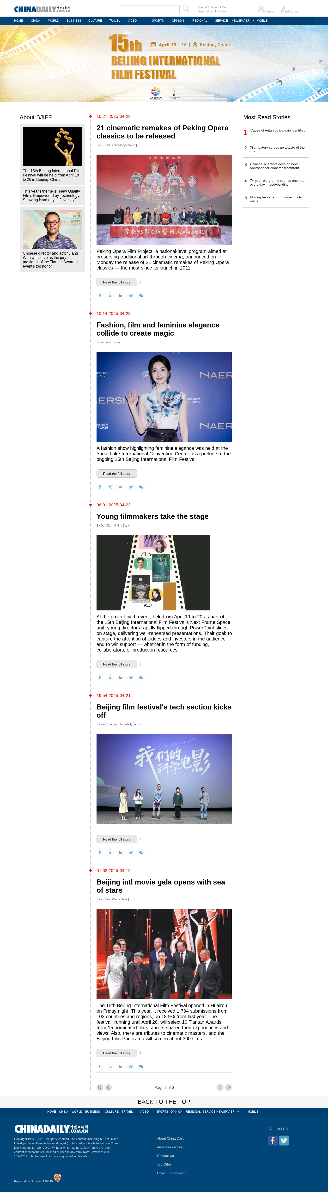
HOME (18, 20)
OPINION (178, 20)
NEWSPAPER (240, 20)
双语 (210, 11)
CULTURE (95, 20)
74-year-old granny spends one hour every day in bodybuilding (278, 182)
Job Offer (164, 1164)
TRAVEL (114, 20)
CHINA (35, 20)
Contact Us (165, 1156)
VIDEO (132, 20)
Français (220, 11)
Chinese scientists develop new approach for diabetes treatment (274, 166)
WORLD (53, 20)
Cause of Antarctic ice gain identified (277, 130)
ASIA (222, 7)
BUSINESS (74, 20)
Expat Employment (171, 1173)
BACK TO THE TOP (164, 1101)
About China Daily (170, 1138)
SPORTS (158, 20)
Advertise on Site (170, 1147)
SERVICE (221, 20)
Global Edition (207, 7)
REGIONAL (199, 20)
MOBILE (262, 20)
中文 (201, 11)
